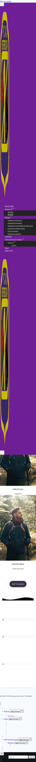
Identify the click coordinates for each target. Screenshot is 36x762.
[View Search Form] (2, 4)
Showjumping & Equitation (15, 223)
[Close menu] (0, 703)
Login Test (9, 251)
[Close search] (2, 753)
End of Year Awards (13, 231)
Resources (11, 743)
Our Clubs (10, 212)
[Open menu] (2, 452)
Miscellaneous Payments (14, 234)
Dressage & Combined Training (16, 228)
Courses (14, 245)
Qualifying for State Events (15, 220)
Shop (7, 248)
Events (6, 719)
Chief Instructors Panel (11, 739)
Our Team (10, 215)
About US (7, 711)
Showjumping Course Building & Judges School (20, 226)
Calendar (8, 236)
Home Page (9, 206)
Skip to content (5, 1)
